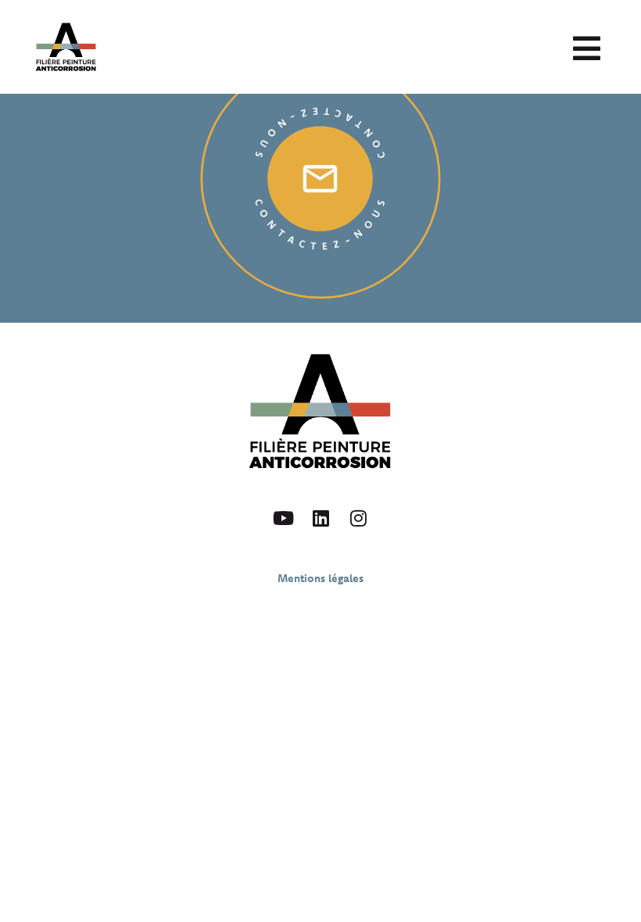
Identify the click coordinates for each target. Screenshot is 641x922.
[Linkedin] (320, 518)
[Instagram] (358, 518)
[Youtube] (283, 518)
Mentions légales (320, 578)
